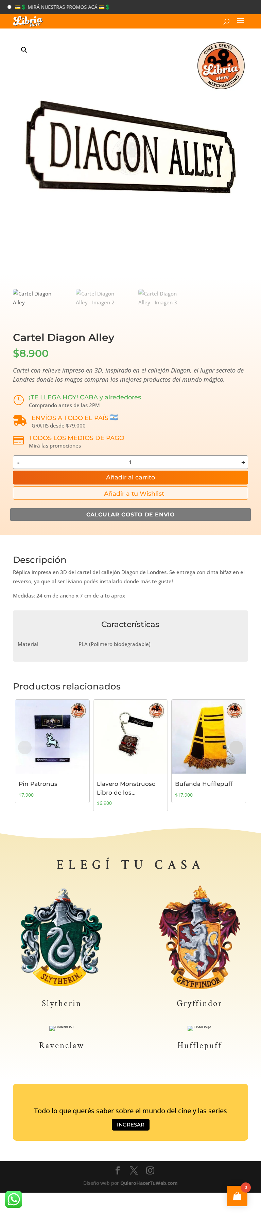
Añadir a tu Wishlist (134, 493)
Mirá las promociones (55, 445)
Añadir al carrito (130, 477)
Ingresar (130, 1124)
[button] (24, 50)
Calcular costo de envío (130, 514)
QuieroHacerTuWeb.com (149, 1183)
